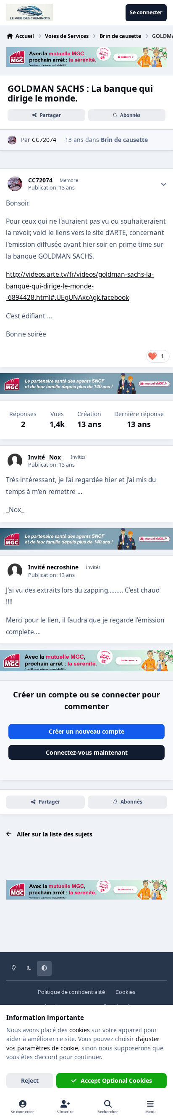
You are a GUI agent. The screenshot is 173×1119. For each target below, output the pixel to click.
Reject (30, 1080)
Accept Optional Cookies (116, 1080)
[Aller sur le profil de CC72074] (12, 140)
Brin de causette (124, 140)
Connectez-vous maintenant (87, 752)
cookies (79, 1030)
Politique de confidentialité (71, 992)
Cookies (125, 992)
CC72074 (40, 180)
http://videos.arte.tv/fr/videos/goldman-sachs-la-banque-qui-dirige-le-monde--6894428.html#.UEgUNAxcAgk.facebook (80, 286)
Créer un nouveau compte (86, 731)
